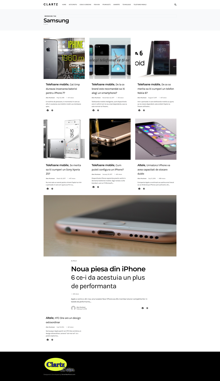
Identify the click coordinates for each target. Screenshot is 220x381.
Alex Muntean (50, 97)
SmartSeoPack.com (68, 374)
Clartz (51, 4)
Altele (74, 261)
